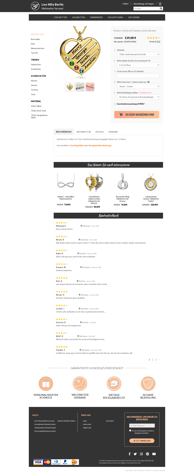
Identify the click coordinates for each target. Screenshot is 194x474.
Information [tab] (83, 132)
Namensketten (37, 48)
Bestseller (35, 39)
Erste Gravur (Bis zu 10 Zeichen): (130, 71)
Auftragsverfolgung (44, 421)
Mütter (34, 80)
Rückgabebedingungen (45, 431)
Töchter (34, 90)
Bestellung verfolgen (144, 3)
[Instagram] (141, 454)
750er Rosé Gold (38, 110)
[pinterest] (147, 454)
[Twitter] (135, 454)
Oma (33, 94)
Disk (33, 43)
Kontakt (110, 421)
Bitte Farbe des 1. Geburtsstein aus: (132, 82)
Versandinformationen (45, 428)
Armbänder (36, 69)
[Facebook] (129, 454)
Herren (34, 85)
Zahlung (87, 424)
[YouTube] (154, 454)
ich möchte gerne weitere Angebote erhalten (144, 432)
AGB (85, 421)
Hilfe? (126, 3)
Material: (121, 50)
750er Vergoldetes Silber (39, 116)
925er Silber (36, 106)
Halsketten (36, 64)
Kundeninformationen (45, 424)
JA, (143, 432)
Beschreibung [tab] (64, 132)
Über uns (86, 415)
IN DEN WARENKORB (140, 114)
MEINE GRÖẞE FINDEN (66, 421)
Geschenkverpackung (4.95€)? (131, 104)
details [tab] (100, 132)
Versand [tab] (113, 132)
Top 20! (34, 53)
